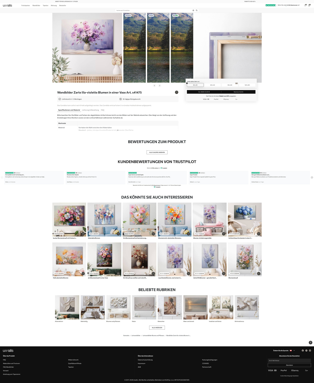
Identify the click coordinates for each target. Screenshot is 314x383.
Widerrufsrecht (73, 360)
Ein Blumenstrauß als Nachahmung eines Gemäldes (135, 238)
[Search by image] (193, 10)
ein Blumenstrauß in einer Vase (98, 278)
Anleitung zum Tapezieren (11, 374)
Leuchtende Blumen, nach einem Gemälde (170, 278)
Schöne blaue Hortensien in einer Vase (240, 238)
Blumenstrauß (233, 278)
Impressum (141, 363)
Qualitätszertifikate (74, 363)
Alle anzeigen (157, 327)
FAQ (4, 360)
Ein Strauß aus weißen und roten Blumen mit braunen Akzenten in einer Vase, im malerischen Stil (135, 278)
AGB (139, 367)
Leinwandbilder (135, 335)
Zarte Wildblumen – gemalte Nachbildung (205, 278)
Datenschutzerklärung (145, 360)
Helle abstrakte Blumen (60, 278)
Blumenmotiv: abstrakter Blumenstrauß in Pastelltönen (170, 238)
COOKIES (205, 363)
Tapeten (71, 367)
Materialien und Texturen (11, 363)
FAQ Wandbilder (8, 367)
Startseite (126, 335)
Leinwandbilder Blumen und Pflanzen (153, 335)
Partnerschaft (206, 367)
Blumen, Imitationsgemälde (202, 238)
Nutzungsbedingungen (209, 360)
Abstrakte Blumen (94, 238)
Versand (5, 370)
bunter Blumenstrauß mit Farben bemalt (65, 238)
